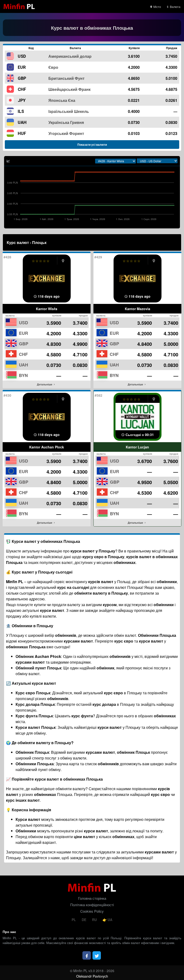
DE (84, 919)
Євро (53, 67)
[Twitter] (96, 955)
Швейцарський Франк (69, 89)
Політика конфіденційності (92, 904)
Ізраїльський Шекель (68, 111)
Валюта (174, 7)
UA (109, 919)
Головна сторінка (92, 898)
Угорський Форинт (66, 133)
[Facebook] (86, 955)
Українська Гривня (66, 122)
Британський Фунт (66, 78)
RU (95, 919)
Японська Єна (61, 100)
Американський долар (70, 56)
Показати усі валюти (92, 144)
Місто (157, 7)
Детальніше (45, 384)
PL (74, 919)
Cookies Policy (92, 911)
